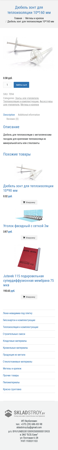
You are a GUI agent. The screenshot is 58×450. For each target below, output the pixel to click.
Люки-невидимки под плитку (17, 313)
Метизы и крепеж (34, 18)
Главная (18, 18)
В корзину (30, 202)
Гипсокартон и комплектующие (19, 320)
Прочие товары (11, 375)
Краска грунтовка (12, 389)
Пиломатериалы (11, 382)
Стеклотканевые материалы (17, 361)
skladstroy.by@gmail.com (29, 427)
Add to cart (21, 84)
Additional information (29, 114)
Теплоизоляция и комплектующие (21, 101)
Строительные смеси (14, 333)
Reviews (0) (12, 118)
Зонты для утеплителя (27, 98)
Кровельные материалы (15, 347)
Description (9, 114)
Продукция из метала (14, 354)
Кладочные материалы (15, 340)
